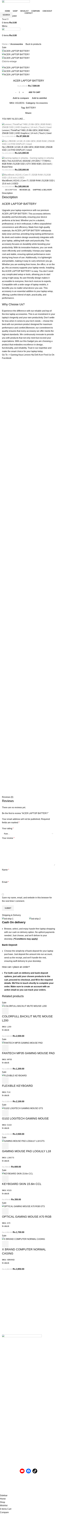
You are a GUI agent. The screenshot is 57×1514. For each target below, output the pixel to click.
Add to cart (34, 92)
